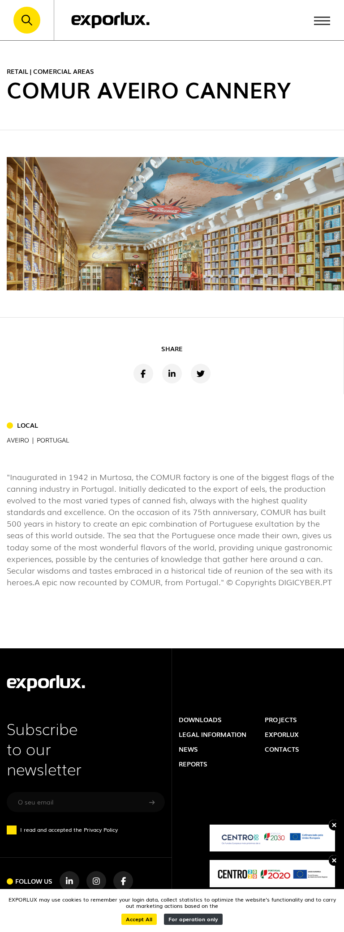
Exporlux (282, 734)
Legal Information (212, 734)
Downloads (200, 719)
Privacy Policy (101, 830)
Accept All (139, 919)
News (188, 749)
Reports (193, 763)
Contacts (282, 749)
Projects (281, 719)
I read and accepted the (69, 830)
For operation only (193, 919)
